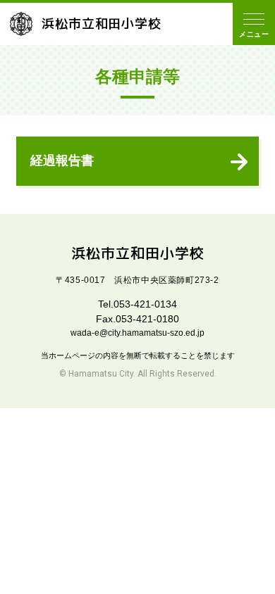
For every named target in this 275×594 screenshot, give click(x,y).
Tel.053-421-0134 (137, 304)
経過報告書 (62, 160)
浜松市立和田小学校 (101, 23)
